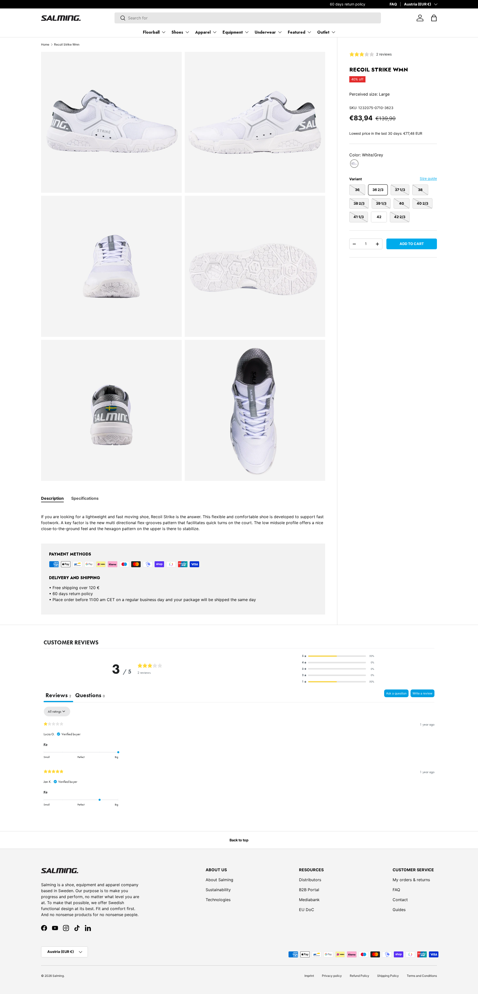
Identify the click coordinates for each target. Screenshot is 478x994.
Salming (58, 976)
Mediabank (309, 899)
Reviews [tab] (58, 695)
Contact (400, 899)
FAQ (393, 4)
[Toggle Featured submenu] (309, 32)
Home (45, 44)
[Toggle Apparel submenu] (215, 32)
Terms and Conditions (422, 976)
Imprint (309, 976)
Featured (296, 32)
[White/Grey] (354, 163)
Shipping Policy (388, 976)
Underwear (265, 32)
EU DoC (306, 909)
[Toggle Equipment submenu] (247, 32)
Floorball (151, 32)
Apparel (203, 32)
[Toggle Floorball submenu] (164, 32)
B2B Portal (309, 889)
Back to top (239, 840)
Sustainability (218, 889)
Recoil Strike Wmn (66, 44)
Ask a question (396, 693)
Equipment (233, 32)
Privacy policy (332, 976)
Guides (399, 909)
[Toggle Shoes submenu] (187, 32)
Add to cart (412, 244)
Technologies (218, 899)
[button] (433, 17)
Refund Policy (359, 976)
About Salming (219, 879)
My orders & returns (411, 879)
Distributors (310, 879)
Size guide (428, 178)
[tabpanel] (183, 520)
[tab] (52, 498)
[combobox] (248, 17)
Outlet (323, 32)
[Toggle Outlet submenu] (333, 32)
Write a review (422, 693)
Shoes (177, 32)
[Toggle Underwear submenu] (280, 32)
